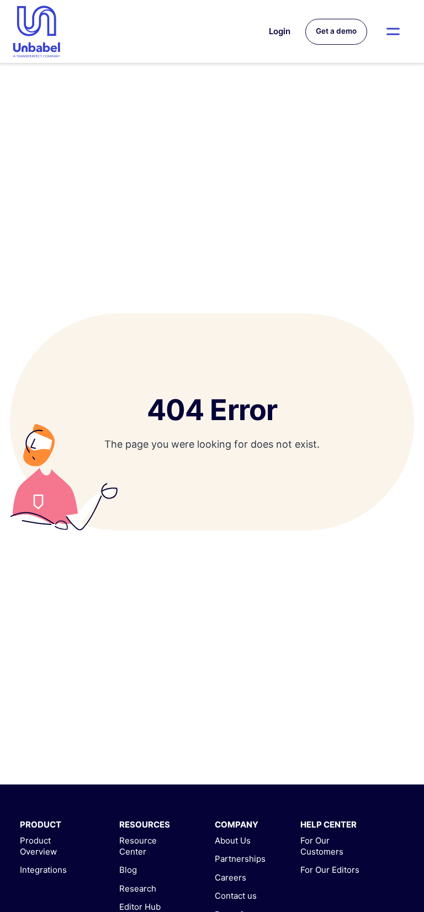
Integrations (43, 870)
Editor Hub (140, 907)
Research (137, 888)
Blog (128, 870)
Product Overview (38, 846)
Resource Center (138, 846)
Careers (230, 877)
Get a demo (336, 30)
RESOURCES (144, 824)
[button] (393, 31)
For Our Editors (329, 870)
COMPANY (236, 824)
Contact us (236, 895)
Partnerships (240, 858)
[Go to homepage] (36, 31)
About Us (233, 840)
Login (279, 31)
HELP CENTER (328, 824)
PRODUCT (40, 824)
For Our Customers (321, 846)
